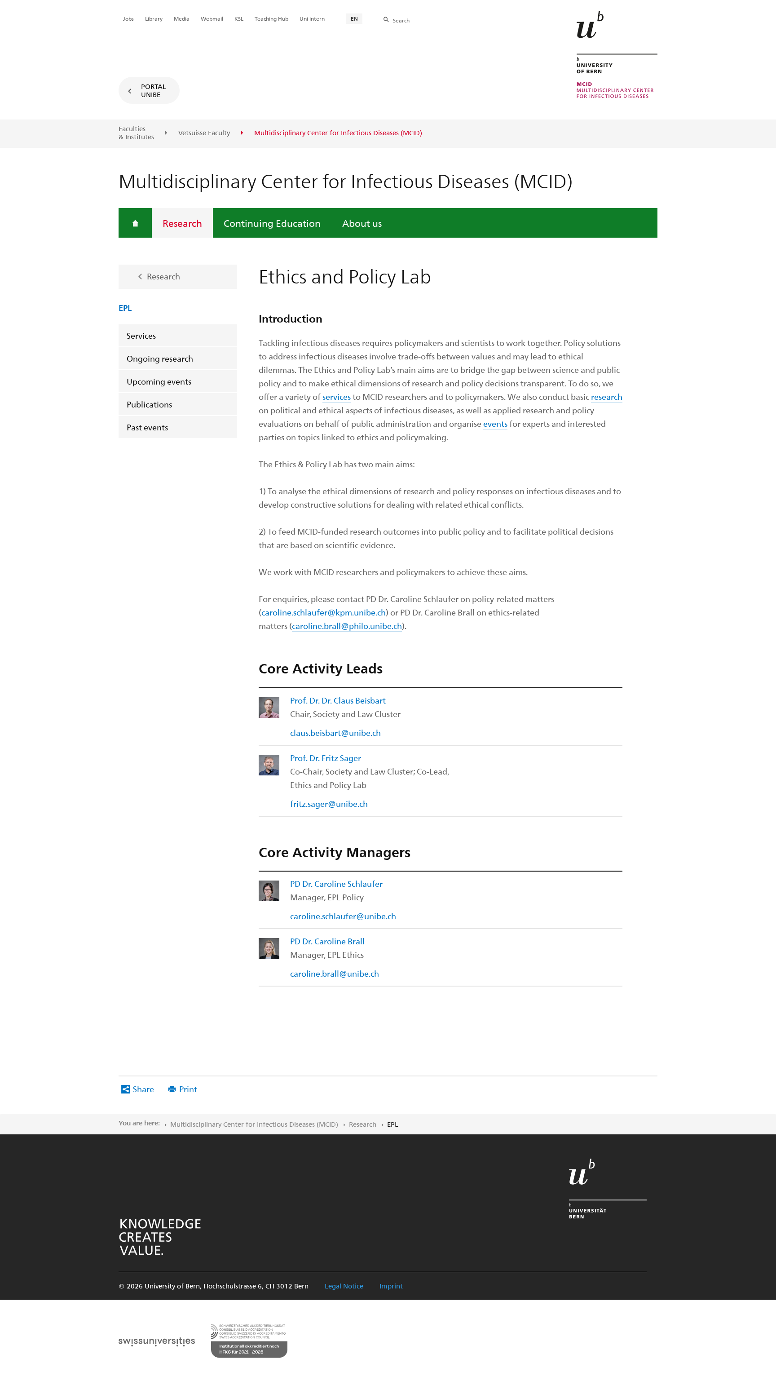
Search (401, 20)
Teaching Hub (271, 18)
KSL (238, 18)
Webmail (212, 18)
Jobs (128, 18)
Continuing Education (272, 223)
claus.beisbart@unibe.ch (335, 732)
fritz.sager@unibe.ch (329, 803)
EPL (125, 307)
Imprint (391, 1285)
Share (143, 1088)
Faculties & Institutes (136, 133)
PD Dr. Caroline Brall (327, 941)
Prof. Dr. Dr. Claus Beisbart (338, 700)
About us (362, 223)
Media (182, 18)
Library (154, 18)
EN (354, 18)
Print (188, 1088)
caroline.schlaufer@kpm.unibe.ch (323, 612)
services (336, 396)
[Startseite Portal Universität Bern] (617, 54)
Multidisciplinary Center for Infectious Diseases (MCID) (254, 1124)
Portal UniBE (153, 90)
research (606, 396)
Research (182, 223)
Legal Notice (344, 1285)
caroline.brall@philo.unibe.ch (347, 625)
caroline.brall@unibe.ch (334, 973)
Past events (147, 427)
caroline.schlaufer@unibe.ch (343, 915)
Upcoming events (159, 381)
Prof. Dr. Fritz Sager (325, 757)
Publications (149, 404)
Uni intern (312, 18)
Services (141, 335)
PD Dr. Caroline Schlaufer (336, 883)
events (495, 423)
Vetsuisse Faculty (204, 133)
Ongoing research (160, 358)
